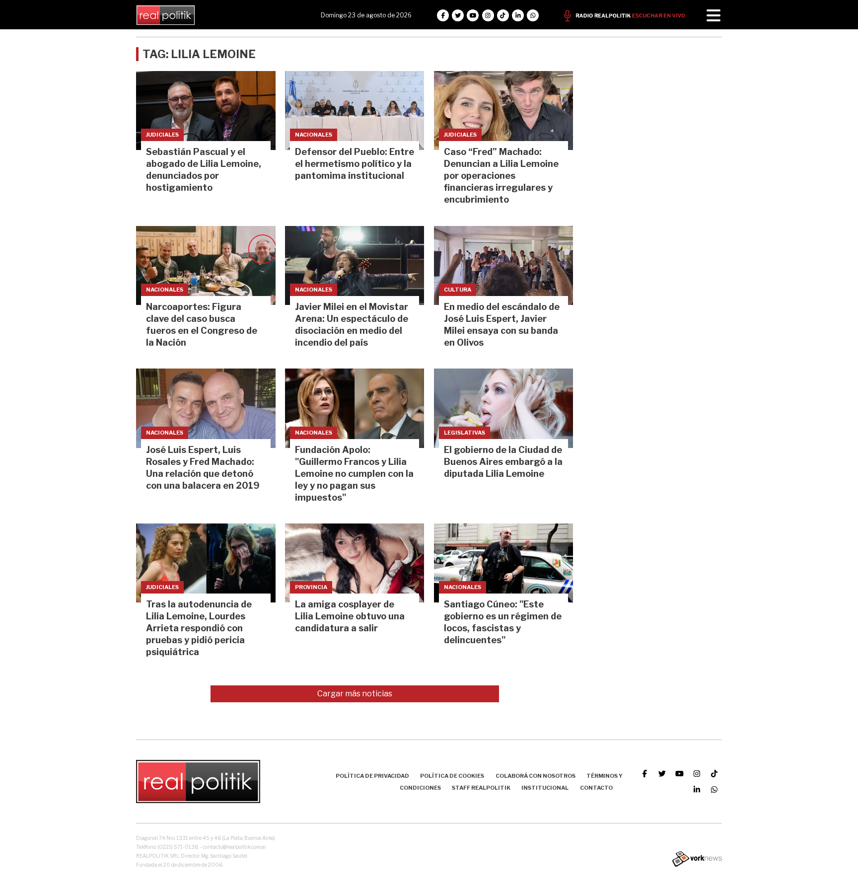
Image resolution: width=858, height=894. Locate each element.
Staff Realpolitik (481, 787)
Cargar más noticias (354, 693)
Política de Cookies (452, 775)
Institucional (545, 787)
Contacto (596, 787)
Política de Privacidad (372, 775)
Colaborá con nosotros (535, 775)
